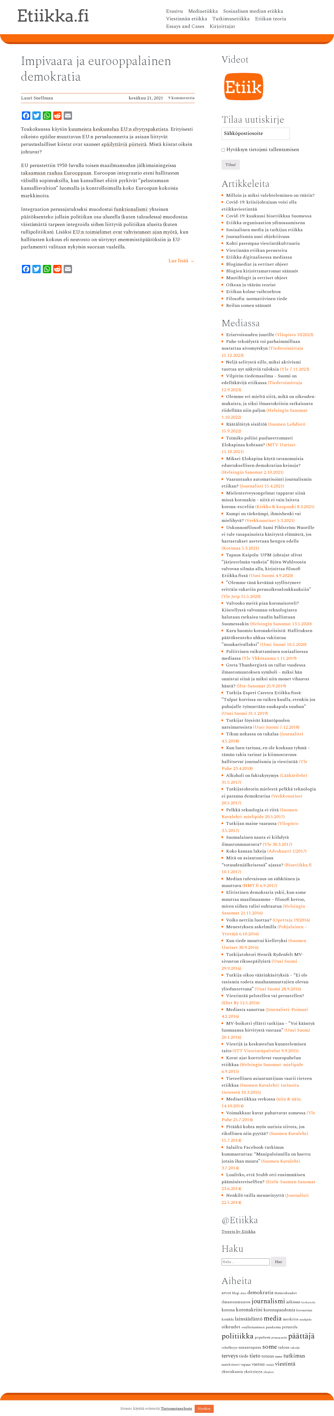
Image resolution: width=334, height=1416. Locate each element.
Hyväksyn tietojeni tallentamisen (262, 149)
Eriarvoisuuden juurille (250, 334)
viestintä (285, 1364)
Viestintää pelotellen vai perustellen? (265, 995)
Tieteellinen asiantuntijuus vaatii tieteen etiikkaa (267, 1082)
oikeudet (231, 1326)
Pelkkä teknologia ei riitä (252, 809)
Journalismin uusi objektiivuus (258, 236)
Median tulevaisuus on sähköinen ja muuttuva (261, 882)
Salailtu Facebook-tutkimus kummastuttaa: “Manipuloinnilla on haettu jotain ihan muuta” (266, 1154)
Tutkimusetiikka (231, 19)
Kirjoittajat (222, 26)
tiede (243, 1356)
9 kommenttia (181, 98)
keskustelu (308, 1302)
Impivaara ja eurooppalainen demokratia (96, 69)
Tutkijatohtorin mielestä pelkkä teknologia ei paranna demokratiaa (269, 792)
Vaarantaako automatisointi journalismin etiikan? (267, 483)
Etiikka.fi (53, 15)
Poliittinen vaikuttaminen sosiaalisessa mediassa (265, 655)
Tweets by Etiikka (238, 1231)
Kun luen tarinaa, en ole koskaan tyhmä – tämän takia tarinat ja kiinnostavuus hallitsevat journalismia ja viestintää (266, 754)
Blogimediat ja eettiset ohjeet (257, 264)
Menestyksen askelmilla (251, 926)
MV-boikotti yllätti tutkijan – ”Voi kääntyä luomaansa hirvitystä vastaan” (268, 1027)
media (273, 1318)
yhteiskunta (232, 1372)
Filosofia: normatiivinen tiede (256, 298)
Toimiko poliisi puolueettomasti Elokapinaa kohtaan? (257, 441)
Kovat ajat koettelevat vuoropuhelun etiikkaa (261, 1061)
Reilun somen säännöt (248, 305)
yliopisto (269, 1372)
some (269, 1347)
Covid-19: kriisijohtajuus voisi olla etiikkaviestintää (259, 205)
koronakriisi (249, 1310)
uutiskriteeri (231, 1364)
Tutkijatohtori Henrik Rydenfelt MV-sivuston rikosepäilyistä (262, 958)
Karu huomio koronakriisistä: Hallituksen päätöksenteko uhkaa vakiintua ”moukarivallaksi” (267, 637)
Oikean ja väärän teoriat (251, 284)
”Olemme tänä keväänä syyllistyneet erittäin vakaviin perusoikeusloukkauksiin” (266, 586)
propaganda (279, 1337)
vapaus (246, 1364)
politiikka (238, 1336)
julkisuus (293, 1302)
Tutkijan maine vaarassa (251, 823)
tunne (278, 1356)
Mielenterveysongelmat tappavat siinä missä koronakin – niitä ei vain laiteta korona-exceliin (263, 500)
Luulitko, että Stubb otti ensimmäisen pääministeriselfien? (263, 1178)
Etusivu (174, 11)
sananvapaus (249, 1347)
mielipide (306, 1319)
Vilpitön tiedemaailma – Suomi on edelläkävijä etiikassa (259, 379)
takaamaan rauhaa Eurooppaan (56, 173)
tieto (254, 1356)
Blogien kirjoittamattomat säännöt (262, 271)
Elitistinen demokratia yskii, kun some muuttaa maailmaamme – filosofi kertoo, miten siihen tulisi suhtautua (264, 899)
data (243, 1293)
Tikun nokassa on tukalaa (252, 733)
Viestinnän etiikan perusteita (256, 250)
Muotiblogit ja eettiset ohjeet (257, 277)
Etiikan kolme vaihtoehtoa (253, 291)
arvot (226, 1293)
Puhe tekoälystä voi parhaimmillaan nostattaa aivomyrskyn (261, 345)
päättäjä (301, 1336)
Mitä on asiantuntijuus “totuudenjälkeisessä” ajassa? (252, 861)
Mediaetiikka (203, 11)
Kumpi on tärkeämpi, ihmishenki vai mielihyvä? (261, 517)
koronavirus (304, 1310)
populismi (262, 1337)
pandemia (273, 1327)
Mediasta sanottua (245, 1009)
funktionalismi (130, 209)
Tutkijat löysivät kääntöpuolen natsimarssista (256, 724)
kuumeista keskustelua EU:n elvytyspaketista (118, 129)
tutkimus (294, 1356)
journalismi (268, 1301)
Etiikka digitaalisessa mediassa (259, 257)
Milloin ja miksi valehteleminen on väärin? (270, 195)
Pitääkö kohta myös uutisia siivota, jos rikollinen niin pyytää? (263, 1130)
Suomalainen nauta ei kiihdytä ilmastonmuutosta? (255, 841)
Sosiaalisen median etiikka (253, 11)
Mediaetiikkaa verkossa (250, 1099)
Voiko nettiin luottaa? (249, 920)
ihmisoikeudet (286, 1293)
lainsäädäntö (249, 1319)
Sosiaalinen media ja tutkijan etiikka (264, 229)
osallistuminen (253, 1327)
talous (283, 1347)
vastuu (258, 1364)
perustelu (289, 1327)
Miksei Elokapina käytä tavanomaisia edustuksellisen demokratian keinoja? (262, 462)
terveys (230, 1356)
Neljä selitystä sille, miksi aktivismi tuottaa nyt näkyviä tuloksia (261, 365)
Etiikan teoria (270, 19)
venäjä (270, 1365)
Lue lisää (181, 261)
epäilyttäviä (114, 144)
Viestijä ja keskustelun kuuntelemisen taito (264, 1047)
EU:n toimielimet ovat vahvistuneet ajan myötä (125, 232)
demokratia (260, 1292)
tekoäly (295, 1348)
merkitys (291, 1319)
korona (228, 1310)
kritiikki (228, 1319)
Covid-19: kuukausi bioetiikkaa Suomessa (269, 215)
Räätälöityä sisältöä (246, 424)
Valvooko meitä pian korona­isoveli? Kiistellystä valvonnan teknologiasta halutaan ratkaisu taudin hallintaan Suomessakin (260, 613)
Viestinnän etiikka (186, 19)
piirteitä (138, 144)
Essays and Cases (185, 26)
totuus (267, 1356)
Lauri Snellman (37, 98)
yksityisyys (253, 1372)
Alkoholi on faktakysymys (252, 775)
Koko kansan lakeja (246, 851)
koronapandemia (279, 1310)
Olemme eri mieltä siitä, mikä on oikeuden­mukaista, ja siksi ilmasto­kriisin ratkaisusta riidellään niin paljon (269, 403)
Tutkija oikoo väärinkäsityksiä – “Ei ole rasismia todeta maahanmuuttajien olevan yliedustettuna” (265, 982)
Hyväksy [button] (204, 1408)
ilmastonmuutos (236, 1302)
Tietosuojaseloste (176, 1409)
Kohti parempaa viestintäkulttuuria (263, 243)
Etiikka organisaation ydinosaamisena (265, 222)
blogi (235, 1293)
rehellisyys (229, 1347)
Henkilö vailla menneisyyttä (255, 1195)
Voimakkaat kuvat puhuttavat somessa (266, 1112)
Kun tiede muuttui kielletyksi (256, 940)
